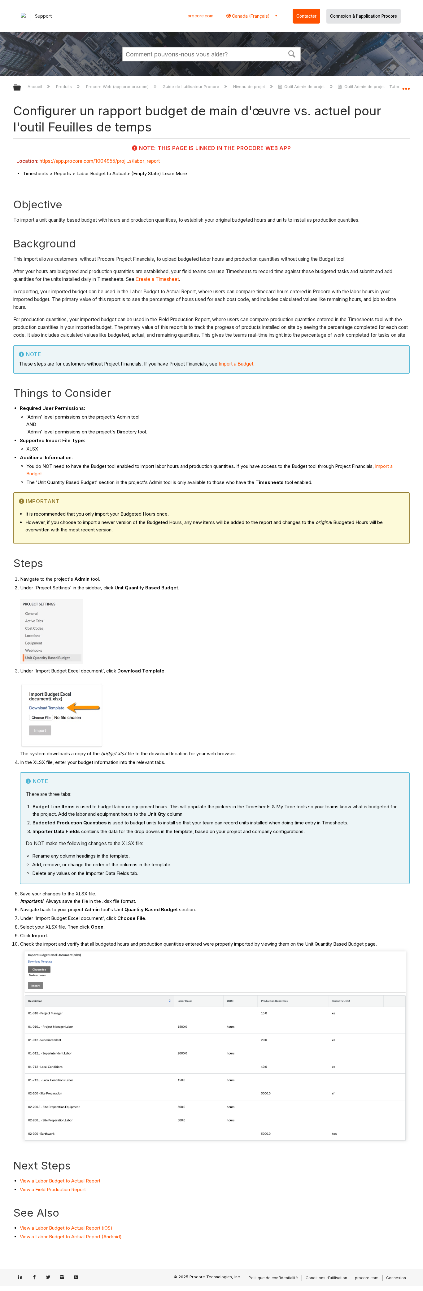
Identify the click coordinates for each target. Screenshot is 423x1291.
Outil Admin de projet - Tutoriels (375, 86)
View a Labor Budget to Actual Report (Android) (71, 1237)
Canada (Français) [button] (250, 16)
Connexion (396, 1277)
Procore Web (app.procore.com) (118, 86)
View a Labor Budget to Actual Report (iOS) (66, 1228)
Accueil (35, 86)
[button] (292, 53)
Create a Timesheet (157, 279)
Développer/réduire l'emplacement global (406, 86)
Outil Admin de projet (304, 86)
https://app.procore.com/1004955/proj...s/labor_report (100, 161)
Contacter (306, 16)
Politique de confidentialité (273, 1277)
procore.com (200, 15)
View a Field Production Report (53, 1189)
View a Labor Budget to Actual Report (60, 1181)
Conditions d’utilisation (326, 1277)
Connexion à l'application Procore (363, 16)
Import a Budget (236, 364)
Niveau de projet (249, 86)
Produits (64, 86)
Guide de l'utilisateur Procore (191, 86)
